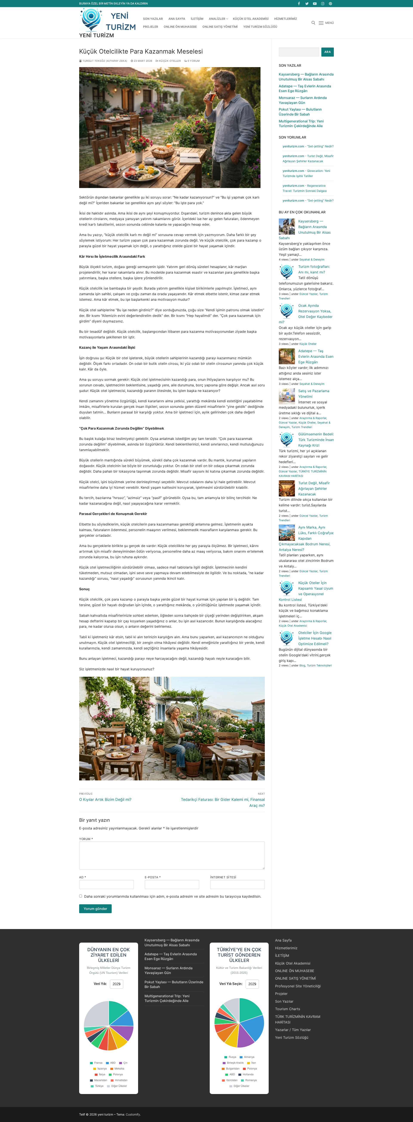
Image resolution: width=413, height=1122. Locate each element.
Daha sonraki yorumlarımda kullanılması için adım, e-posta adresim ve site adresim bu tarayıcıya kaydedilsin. (172, 896)
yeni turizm (96, 35)
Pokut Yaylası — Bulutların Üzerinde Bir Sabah (300, 111)
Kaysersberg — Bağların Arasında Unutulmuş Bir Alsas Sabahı (306, 76)
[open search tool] (313, 23)
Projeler (281, 993)
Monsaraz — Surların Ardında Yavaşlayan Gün (303, 100)
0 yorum (193, 60)
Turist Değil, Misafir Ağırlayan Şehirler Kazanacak (314, 488)
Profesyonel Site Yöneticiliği (298, 986)
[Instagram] (322, 3)
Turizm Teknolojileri (319, 665)
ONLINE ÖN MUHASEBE (294, 971)
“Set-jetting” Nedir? (320, 146)
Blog (302, 665)
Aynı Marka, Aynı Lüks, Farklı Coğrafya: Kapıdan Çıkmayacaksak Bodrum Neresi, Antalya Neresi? (306, 538)
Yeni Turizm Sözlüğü (291, 1037)
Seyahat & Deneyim (311, 259)
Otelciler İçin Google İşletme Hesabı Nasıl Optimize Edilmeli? (314, 638)
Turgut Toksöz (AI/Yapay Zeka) (104, 60)
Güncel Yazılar (308, 294)
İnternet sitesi (223, 877)
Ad (82, 877)
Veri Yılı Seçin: (231, 984)
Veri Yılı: (100, 984)
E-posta (153, 877)
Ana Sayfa (283, 940)
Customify (133, 1114)
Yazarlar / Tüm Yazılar (293, 1030)
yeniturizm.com (293, 146)
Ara (327, 52)
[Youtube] (314, 3)
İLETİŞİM (282, 955)
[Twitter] (307, 3)
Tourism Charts (287, 1009)
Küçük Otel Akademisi (293, 625)
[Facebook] (299, 3)
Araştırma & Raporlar (312, 418)
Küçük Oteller (169, 60)
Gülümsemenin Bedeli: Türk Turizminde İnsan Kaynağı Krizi (316, 439)
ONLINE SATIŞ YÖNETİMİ (295, 978)
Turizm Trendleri (301, 427)
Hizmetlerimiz (286, 948)
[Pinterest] (330, 3)
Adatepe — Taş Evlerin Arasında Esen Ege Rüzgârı (305, 88)
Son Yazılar (284, 1001)
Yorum (86, 839)
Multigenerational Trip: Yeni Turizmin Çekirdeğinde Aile (301, 123)
